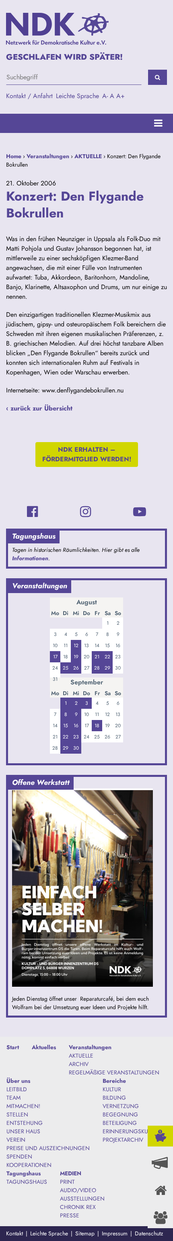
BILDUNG (114, 1098)
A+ (120, 96)
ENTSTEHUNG (24, 1123)
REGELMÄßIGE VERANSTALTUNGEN (114, 1072)
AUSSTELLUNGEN (82, 1199)
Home (13, 156)
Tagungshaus (23, 1173)
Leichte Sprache (77, 96)
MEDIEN (70, 1173)
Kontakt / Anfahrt (29, 96)
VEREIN (15, 1140)
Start (12, 1047)
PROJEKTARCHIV (123, 1140)
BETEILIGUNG (120, 1123)
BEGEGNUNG (120, 1114)
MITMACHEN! (23, 1106)
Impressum (115, 1233)
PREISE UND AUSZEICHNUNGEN (48, 1148)
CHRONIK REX (78, 1207)
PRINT (67, 1182)
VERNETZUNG (121, 1106)
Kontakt (14, 1233)
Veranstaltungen (48, 156)
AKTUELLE (88, 156)
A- (105, 96)
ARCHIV (79, 1064)
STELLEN (17, 1114)
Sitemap (85, 1233)
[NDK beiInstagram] (85, 512)
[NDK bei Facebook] (32, 512)
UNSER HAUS (23, 1131)
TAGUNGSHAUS (26, 1182)
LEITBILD (16, 1089)
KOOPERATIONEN (28, 1165)
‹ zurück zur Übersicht (39, 408)
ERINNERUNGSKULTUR (131, 1131)
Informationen (30, 558)
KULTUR (112, 1089)
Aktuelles (44, 1047)
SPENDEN (19, 1157)
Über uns (18, 1081)
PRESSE (69, 1215)
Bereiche (114, 1081)
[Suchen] (157, 77)
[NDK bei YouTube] (139, 512)
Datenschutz (149, 1233)
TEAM (13, 1098)
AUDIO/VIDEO (78, 1190)
